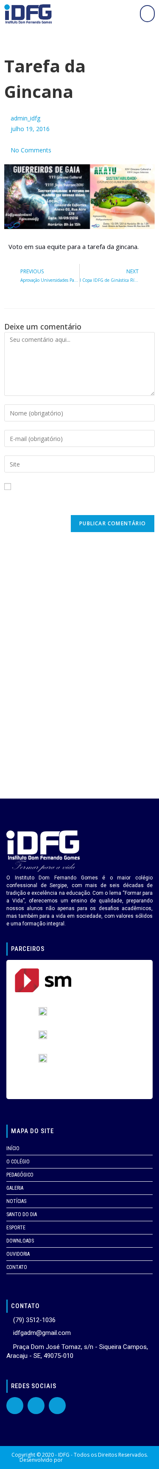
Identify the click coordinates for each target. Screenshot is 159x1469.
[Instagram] (57, 1405)
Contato (16, 1267)
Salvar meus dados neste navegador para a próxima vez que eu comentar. (76, 502)
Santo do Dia (21, 1214)
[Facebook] (14, 1405)
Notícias (16, 1201)
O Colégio (18, 1162)
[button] (147, 13)
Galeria (14, 1188)
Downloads (20, 1241)
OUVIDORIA (18, 1254)
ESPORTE (15, 1228)
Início (13, 1148)
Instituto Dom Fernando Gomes (102, 1459)
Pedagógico (19, 1175)
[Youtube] (36, 1405)
